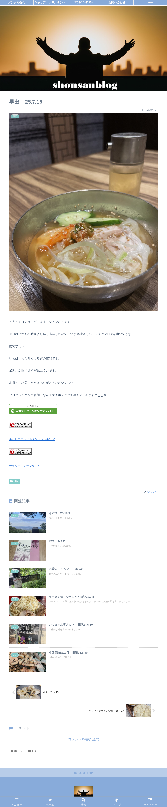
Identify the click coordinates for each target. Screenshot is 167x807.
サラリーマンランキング (25, 466)
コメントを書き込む (83, 739)
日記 (16, 481)
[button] (154, 512)
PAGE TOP (85, 773)
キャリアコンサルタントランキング (32, 439)
